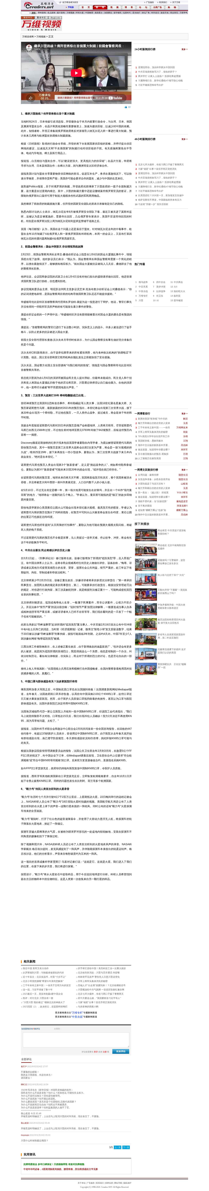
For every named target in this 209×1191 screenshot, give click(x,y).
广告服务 (150, 2)
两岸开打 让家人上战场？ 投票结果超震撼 (159, 76)
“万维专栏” (77, 1012)
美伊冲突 (160, 287)
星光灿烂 (136, 13)
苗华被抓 (178, 300)
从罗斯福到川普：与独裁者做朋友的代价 (43, 972)
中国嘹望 (89, 13)
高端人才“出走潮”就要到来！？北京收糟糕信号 (102, 985)
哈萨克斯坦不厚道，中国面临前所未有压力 (160, 200)
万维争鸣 (183, 13)
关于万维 (176, 2)
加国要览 (108, 13)
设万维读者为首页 (70, 2)
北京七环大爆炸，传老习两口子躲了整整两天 (101, 994)
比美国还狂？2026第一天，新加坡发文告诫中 (161, 195)
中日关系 (143, 287)
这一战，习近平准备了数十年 (38, 989)
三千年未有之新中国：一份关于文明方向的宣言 (47, 985)
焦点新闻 (51, 13)
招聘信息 (109, 1183)
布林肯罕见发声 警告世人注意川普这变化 (99, 977)
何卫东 (159, 296)
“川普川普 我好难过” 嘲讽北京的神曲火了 (44, 1002)
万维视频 (70, 13)
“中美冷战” (77, 1016)
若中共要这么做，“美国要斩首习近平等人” (99, 998)
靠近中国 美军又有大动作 (36, 968)
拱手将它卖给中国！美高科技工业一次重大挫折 (102, 968)
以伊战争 (160, 291)
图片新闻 (61, 13)
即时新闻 (42, 13)
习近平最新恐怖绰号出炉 (150, 85)
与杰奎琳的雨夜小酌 (88, 1006)
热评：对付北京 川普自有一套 (38, 998)
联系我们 (163, 2)
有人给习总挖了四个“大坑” (171, 575)
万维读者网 (28, 36)
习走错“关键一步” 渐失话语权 (153, 204)
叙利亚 (177, 296)
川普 (141, 300)
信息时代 (127, 13)
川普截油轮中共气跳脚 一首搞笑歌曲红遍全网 (101, 989)
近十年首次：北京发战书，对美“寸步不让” (44, 977)
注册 (105, 1052)
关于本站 (82, 1183)
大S (175, 287)
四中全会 (160, 282)
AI (157, 300)
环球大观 (80, 13)
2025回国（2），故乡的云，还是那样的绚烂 (45, 1006)
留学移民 (117, 13)
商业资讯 (174, 13)
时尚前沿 (155, 13)
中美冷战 (143, 291)
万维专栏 (143, 296)
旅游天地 (165, 13)
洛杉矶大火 (179, 291)
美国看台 (99, 13)
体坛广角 (146, 13)
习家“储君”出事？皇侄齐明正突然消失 (97, 1002)
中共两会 (178, 282)
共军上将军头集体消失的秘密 (93, 981)
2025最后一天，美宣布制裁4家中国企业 (43, 994)
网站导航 (118, 1183)
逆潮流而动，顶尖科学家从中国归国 (156, 67)
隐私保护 (127, 1183)
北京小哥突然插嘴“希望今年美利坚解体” (43, 981)
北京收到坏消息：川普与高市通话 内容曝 (99, 972)
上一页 (118, 1147)
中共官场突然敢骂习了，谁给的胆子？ (157, 72)
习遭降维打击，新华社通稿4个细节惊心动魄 (160, 80)
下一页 (126, 1147)
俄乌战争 (143, 282)
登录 (96, 1052)
